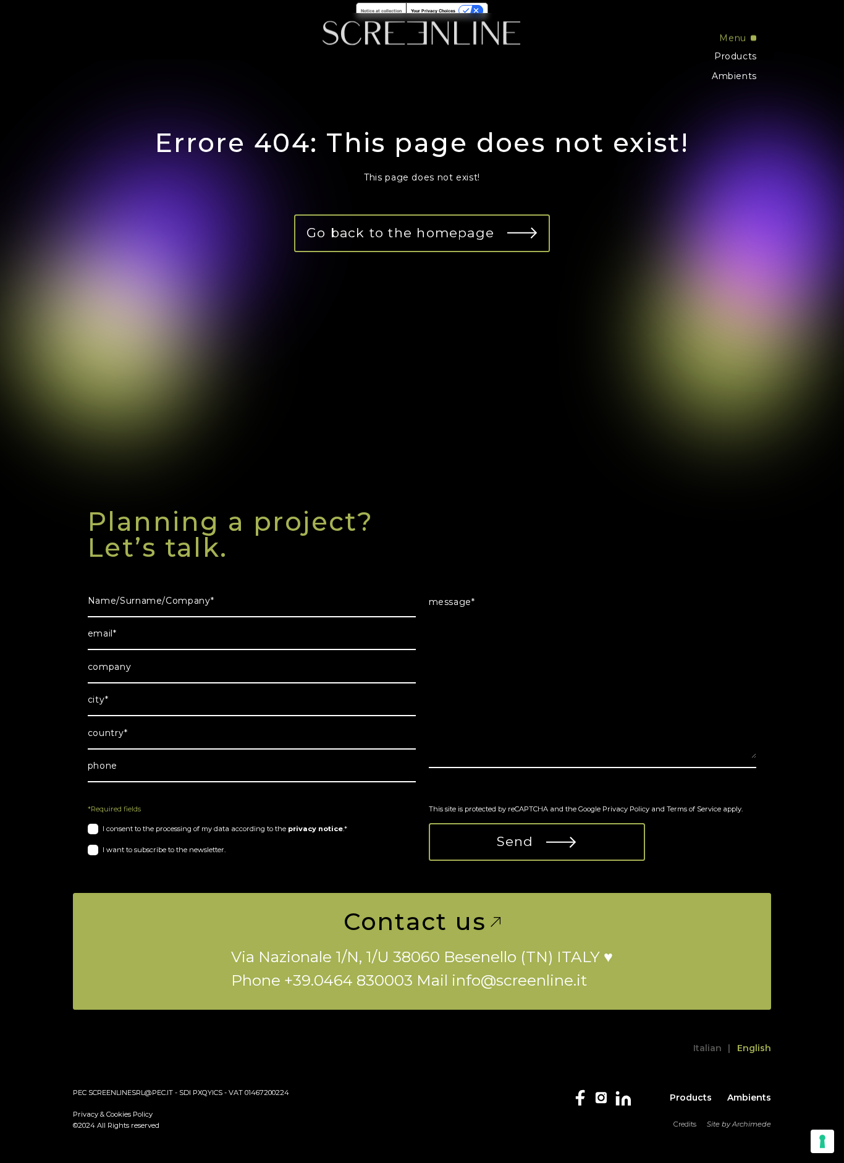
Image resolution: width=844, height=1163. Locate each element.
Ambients (734, 76)
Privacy (85, 1114)
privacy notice (315, 828)
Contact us (415, 922)
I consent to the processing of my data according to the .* (225, 828)
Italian (707, 1048)
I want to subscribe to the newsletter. (164, 849)
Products (735, 56)
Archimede (751, 1124)
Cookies (118, 1114)
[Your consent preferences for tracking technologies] (822, 1141)
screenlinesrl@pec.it (130, 1092)
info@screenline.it (519, 980)
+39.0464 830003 (348, 980)
